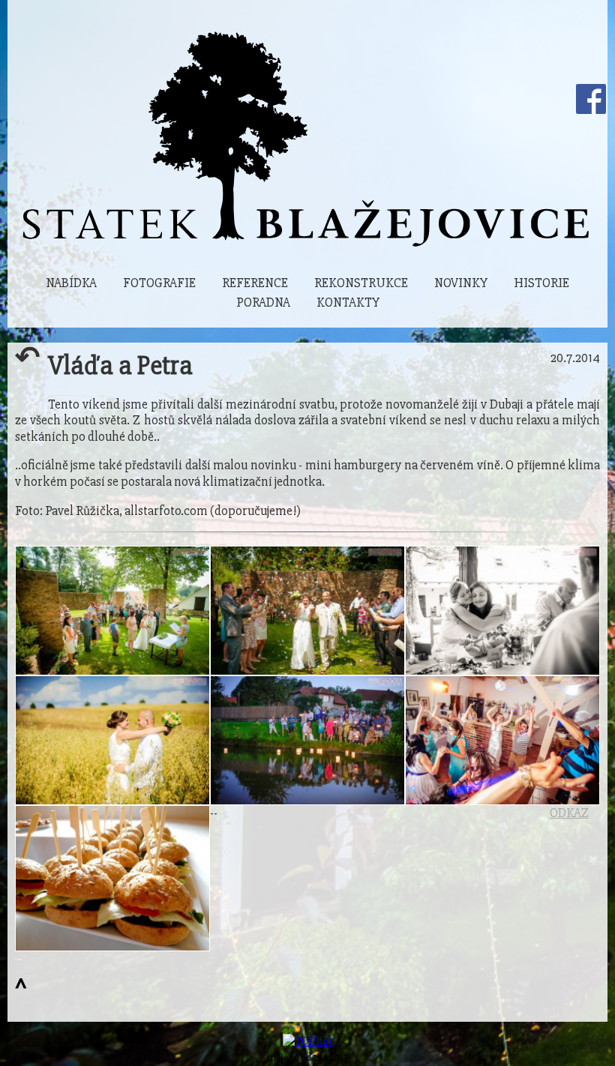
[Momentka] (502, 610)
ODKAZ (569, 813)
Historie (541, 283)
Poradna (263, 302)
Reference (255, 283)
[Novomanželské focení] (112, 740)
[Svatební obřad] (112, 610)
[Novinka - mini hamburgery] (112, 878)
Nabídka (71, 283)
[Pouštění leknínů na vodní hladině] (307, 740)
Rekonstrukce (361, 283)
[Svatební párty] (502, 740)
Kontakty (348, 302)
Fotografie (159, 283)
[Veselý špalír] (307, 610)
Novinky (461, 283)
